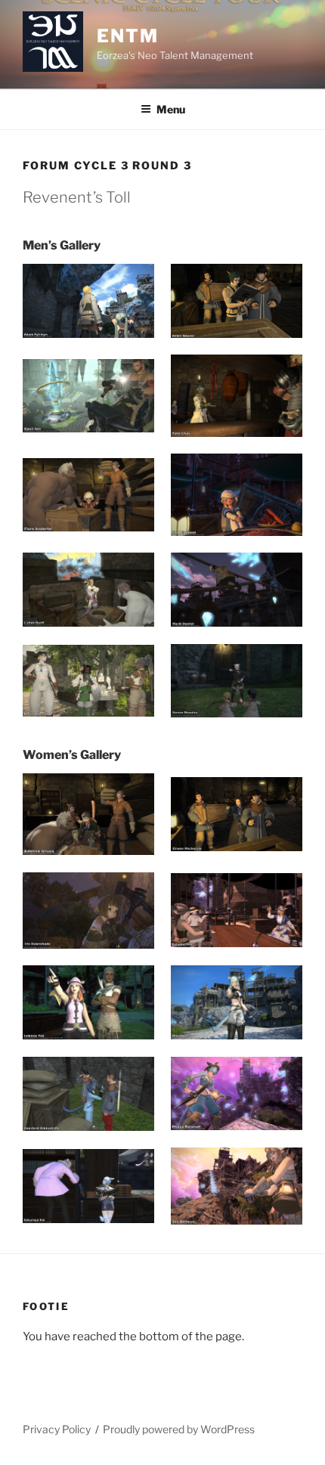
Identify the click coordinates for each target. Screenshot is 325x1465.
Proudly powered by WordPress (179, 1429)
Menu (170, 109)
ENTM (128, 36)
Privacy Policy (57, 1429)
